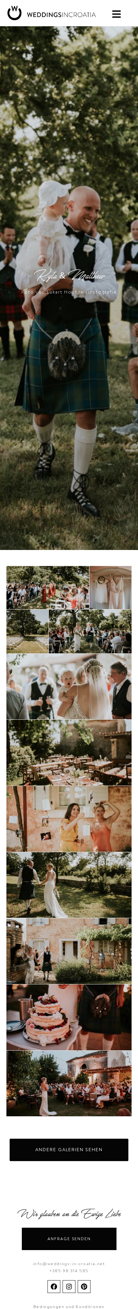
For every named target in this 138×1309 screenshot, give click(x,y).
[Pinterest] (84, 1286)
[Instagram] (69, 1286)
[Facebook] (53, 1286)
